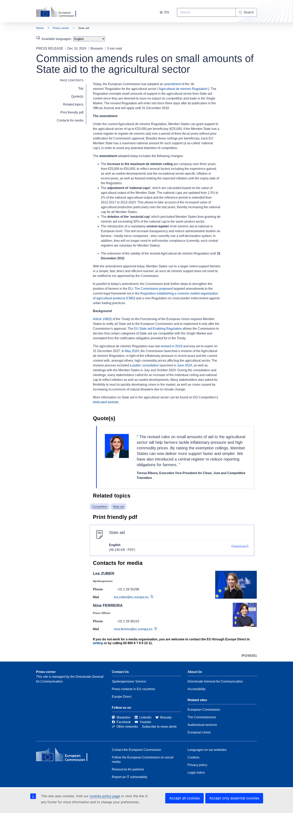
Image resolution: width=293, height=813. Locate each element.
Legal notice (196, 772)
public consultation (145, 365)
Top (80, 88)
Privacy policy (197, 765)
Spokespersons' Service (129, 681)
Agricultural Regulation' (183, 89)
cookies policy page (104, 796)
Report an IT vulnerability (129, 777)
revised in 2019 (171, 346)
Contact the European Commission (136, 749)
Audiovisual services (202, 724)
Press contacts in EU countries (133, 689)
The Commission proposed (153, 288)
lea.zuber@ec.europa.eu (131, 597)
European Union (199, 732)
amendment (172, 84)
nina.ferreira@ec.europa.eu (133, 629)
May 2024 (132, 351)
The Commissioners (202, 717)
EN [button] (166, 12)
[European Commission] (58, 12)
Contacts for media (70, 120)
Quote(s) (77, 96)
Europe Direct (121, 696)
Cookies (193, 757)
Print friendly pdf (71, 112)
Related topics (73, 104)
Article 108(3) (102, 319)
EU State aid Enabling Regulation (158, 328)
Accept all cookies (184, 798)
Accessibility (196, 689)
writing (98, 643)
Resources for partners (128, 769)
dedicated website (106, 402)
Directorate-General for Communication (215, 681)
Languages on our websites (207, 749)
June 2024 (184, 365)
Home (40, 28)
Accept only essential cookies (234, 798)
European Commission (204, 709)
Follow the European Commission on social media (142, 759)
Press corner (61, 28)
